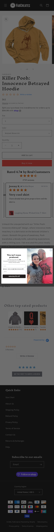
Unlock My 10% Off (14, 276)
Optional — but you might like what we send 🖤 (13, 268)
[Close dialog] (51, 250)
